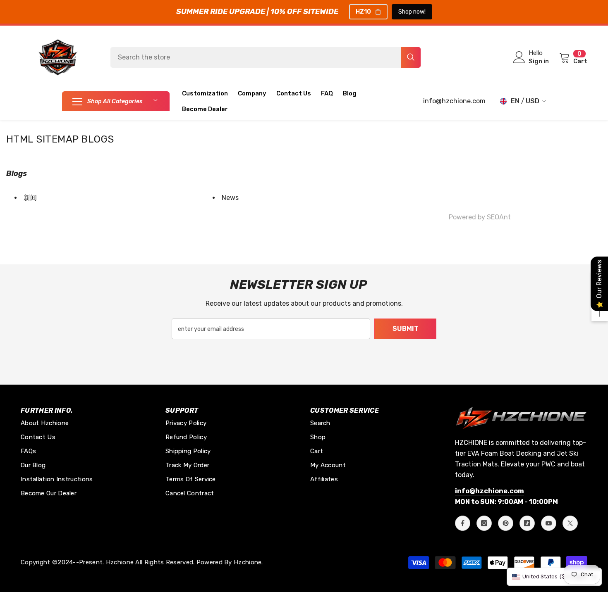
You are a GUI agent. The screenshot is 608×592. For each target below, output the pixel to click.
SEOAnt (499, 217)
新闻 (30, 198)
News (230, 198)
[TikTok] (527, 523)
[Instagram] (484, 523)
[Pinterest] (505, 523)
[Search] (265, 57)
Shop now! (412, 11)
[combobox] (255, 57)
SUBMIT (406, 329)
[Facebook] (462, 523)
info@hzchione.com (454, 101)
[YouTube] (548, 523)
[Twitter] (570, 523)
